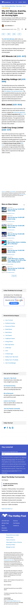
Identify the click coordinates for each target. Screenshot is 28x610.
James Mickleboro (9, 25)
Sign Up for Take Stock (10, 378)
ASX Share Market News (10, 6)
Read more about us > (7, 508)
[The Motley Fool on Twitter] (5, 428)
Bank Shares (8, 332)
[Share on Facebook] (22, 29)
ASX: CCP (6, 130)
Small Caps (8, 347)
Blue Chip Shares (9, 344)
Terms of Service (10, 540)
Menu (24, 2)
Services (15, 520)
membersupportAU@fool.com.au (13, 601)
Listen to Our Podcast (9, 401)
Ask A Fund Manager (10, 363)
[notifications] (13, 2)
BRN (9, 34)
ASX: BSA (17, 105)
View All (14, 275)
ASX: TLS (23, 114)
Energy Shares (9, 341)
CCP (19, 34)
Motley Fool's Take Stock (11, 356)
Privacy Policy (9, 537)
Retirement (4, 530)
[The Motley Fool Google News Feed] (13, 428)
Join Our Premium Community (12, 408)
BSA (14, 34)
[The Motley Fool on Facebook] (7, 428)
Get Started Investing (9, 385)
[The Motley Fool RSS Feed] (10, 428)
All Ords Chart (5, 523)
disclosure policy (23, 194)
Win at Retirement (8, 393)
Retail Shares (8, 329)
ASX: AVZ (21, 56)
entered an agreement (19, 112)
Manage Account (10, 547)
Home (3, 6)
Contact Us (16, 525)
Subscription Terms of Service (14, 542)
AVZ (3, 34)
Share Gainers (19, 6)
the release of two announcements (13, 91)
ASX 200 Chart (5, 520)
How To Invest (9, 320)
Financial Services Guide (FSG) (9, 470)
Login (20, 2)
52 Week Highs (9, 353)
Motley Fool (4, 191)
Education (4, 528)
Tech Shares (8, 335)
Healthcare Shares (10, 338)
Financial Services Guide (12, 535)
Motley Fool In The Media (11, 360)
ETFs (6, 350)
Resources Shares (10, 326)
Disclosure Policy (10, 544)
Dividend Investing (10, 323)
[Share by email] (25, 29)
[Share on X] (23, 29)
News (3, 525)
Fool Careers (16, 523)
